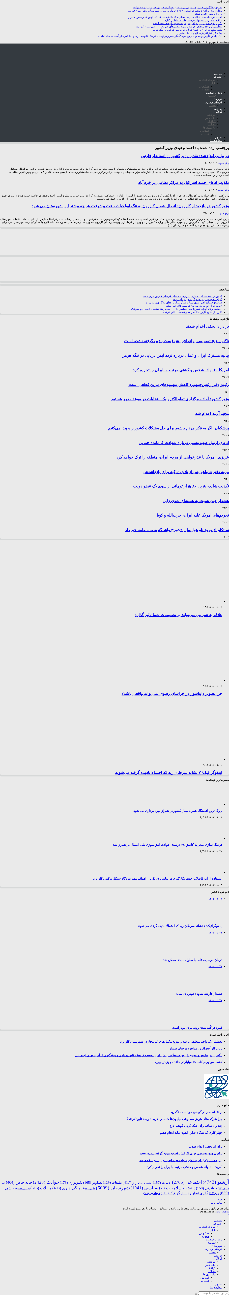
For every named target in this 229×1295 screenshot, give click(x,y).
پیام (214, 1193)
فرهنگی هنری (68, 1188)
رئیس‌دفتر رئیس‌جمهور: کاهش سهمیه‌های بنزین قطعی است (178, 384)
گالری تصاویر (194, 1193)
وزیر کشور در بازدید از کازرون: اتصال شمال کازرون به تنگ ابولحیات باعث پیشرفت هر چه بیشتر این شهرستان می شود (130, 206)
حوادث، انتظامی (207, 80)
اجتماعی (217, 76)
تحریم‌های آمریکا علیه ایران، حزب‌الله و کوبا (193, 515)
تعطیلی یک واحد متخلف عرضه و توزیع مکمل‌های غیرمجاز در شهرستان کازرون (179, 26)
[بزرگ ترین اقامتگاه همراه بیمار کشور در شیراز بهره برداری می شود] (208, 804)
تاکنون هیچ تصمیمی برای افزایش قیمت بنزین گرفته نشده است (187, 23)
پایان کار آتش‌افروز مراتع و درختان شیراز (199, 32)
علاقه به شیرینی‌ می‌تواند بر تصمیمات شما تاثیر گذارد (193, 20)
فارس (90, 1188)
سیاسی (218, 73)
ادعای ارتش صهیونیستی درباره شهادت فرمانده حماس (184, 442)
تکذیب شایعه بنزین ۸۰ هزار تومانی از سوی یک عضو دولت (181, 486)
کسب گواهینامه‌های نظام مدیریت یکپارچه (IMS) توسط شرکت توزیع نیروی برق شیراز (175, 17)
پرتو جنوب (223, 163)
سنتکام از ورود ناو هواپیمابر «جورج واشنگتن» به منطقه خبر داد (177, 530)
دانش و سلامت (214, 92)
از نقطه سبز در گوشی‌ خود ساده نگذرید (196, 1112)
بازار (213, 83)
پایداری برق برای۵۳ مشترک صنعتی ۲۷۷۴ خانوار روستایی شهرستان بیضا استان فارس (175, 10)
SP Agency (223, 1211)
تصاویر (218, 137)
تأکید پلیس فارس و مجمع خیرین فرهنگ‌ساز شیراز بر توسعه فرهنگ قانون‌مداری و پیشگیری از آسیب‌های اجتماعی (160, 36)
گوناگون (217, 111)
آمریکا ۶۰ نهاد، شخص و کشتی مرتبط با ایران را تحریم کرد (181, 370)
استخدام (204, 130)
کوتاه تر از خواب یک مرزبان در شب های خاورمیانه (194, 305)
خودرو (205, 89)
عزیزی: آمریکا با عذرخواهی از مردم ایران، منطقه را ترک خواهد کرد (173, 457)
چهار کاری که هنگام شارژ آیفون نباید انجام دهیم (191, 1132)
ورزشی (218, 108)
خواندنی (211, 114)
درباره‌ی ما (216, 140)
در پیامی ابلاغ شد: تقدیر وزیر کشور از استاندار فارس (185, 155)
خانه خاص (210, 118)
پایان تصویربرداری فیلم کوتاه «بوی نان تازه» (197, 299)
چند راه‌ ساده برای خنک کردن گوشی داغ (196, 1125)
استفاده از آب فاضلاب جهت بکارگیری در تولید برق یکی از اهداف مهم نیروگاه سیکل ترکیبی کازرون (157, 878)
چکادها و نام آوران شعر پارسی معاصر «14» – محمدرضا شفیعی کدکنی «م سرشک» (176, 308)
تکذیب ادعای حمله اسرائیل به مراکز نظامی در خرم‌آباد (183, 182)
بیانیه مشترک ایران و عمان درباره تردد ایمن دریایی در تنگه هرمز (187, 29)
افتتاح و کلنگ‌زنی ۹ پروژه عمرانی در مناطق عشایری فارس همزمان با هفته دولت (177, 7)
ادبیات (212, 105)
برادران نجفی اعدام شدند (208, 13)
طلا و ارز (204, 86)
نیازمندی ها (209, 127)
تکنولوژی (211, 95)
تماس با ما (216, 1202)
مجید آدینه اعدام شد (212, 413)
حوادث (46, 1182)
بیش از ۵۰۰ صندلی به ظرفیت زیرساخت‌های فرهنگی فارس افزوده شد (182, 296)
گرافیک (212, 121)
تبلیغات (205, 134)
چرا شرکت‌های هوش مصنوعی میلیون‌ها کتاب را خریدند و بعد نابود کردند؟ (174, 1119)
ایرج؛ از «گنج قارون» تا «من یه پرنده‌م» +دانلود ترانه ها (192, 312)
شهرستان (217, 99)
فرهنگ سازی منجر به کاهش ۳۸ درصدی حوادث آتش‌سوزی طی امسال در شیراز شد (167, 844)
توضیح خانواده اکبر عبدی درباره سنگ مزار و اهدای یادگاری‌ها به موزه (184, 302)
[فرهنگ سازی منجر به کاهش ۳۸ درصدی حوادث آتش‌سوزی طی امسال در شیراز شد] (208, 838)
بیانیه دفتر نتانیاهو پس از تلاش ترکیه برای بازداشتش (186, 471)
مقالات (212, 124)
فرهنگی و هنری (213, 102)
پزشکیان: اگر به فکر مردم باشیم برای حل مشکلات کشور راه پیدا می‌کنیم (168, 428)
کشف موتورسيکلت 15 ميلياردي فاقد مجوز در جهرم (188, 1062)
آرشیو (216, 1182)
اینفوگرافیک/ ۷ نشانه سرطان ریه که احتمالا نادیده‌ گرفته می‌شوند (168, 772)
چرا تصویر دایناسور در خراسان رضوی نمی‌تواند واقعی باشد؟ (172, 693)
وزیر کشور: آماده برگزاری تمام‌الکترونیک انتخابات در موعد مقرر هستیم (170, 399)
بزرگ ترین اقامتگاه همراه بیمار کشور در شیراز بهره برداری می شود (177, 810)
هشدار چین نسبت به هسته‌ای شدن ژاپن (196, 500)
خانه (220, 1199)
